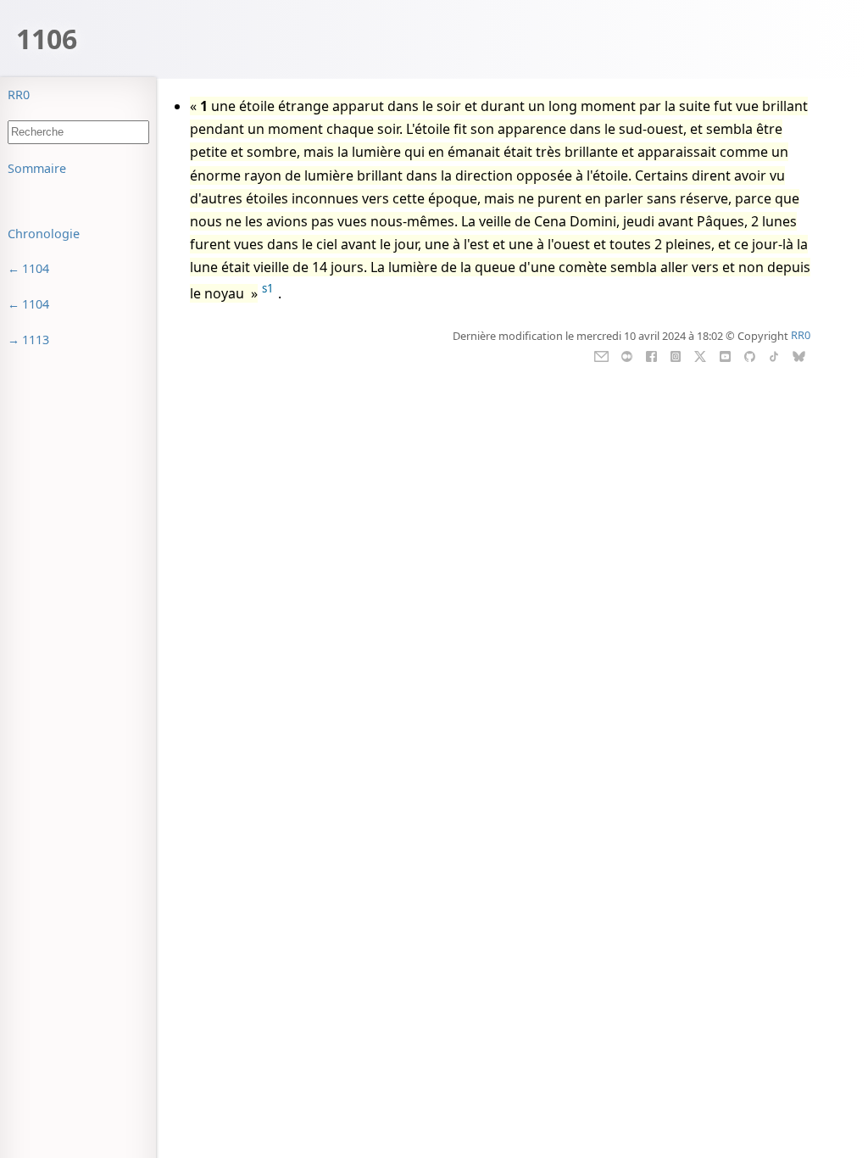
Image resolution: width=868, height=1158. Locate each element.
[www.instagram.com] (675, 354)
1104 (35, 268)
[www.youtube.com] (725, 354)
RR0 (19, 94)
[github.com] (750, 354)
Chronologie (44, 233)
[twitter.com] (700, 354)
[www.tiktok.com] (773, 354)
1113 (35, 339)
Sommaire (37, 168)
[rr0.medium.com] (627, 354)
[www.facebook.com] (651, 354)
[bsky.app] (799, 354)
